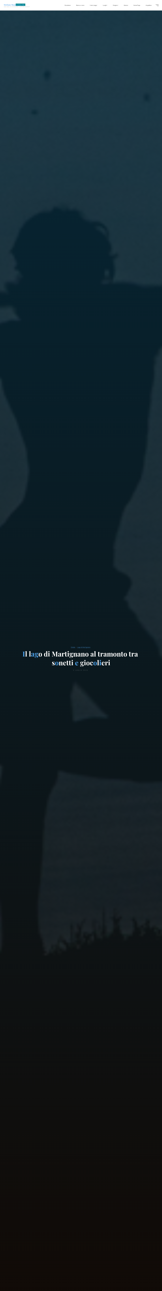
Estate (73, 647)
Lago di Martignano (83, 647)
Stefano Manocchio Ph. (14, 5)
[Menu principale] (157, 5)
